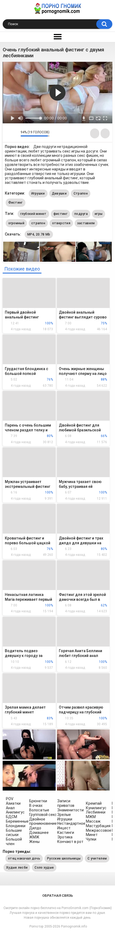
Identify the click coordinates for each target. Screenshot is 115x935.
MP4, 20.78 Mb (38, 234)
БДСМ (11, 817)
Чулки (91, 839)
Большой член (14, 841)
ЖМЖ (34, 837)
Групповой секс (43, 814)
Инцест (64, 828)
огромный (16, 223)
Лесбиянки (95, 812)
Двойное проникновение (43, 821)
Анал (10, 808)
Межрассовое (98, 830)
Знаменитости (70, 810)
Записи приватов (65, 803)
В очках (36, 805)
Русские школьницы (63, 858)
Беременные (17, 821)
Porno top (36, 926)
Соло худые (44, 867)
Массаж (93, 821)
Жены (34, 841)
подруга (81, 214)
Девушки (59, 193)
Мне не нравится (15, 133)
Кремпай (94, 803)
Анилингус (15, 812)
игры (98, 214)
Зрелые (64, 814)
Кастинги (65, 832)
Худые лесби (17, 867)
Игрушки (38, 193)
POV (9, 799)
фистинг (60, 214)
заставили (86, 223)
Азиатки (13, 803)
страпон (38, 223)
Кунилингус (96, 808)
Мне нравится (8, 133)
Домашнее (39, 832)
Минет (92, 835)
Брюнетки (38, 801)
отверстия (61, 223)
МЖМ (91, 817)
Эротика (64, 837)
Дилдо (35, 828)
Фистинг (15, 202)
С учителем (97, 858)
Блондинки (15, 826)
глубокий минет (33, 214)
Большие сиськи (14, 832)
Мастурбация (98, 826)
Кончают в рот (70, 841)
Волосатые (39, 810)
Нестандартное (71, 823)
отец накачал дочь (24, 858)
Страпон (81, 193)
